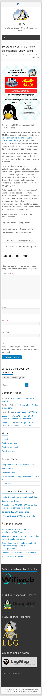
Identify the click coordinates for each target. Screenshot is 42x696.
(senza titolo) (7, 468)
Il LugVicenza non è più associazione (18, 464)
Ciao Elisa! (6, 483)
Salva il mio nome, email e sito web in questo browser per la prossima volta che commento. (20, 349)
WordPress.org (8, 451)
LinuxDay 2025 (8, 472)
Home (10, 55)
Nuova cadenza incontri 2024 (19, 241)
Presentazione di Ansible (12, 556)
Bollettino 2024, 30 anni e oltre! (16, 512)
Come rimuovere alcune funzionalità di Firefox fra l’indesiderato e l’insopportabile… (19, 546)
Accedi (5, 439)
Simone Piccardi (13, 523)
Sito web (5, 332)
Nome (5, 307)
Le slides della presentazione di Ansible (19, 552)
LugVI (21, 23)
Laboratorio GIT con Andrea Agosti (19, 247)
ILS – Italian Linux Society (19, 491)
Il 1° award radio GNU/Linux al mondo (18, 516)
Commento (7, 273)
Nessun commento (24, 232)
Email (5, 320)
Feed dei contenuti (10, 443)
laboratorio (11, 223)
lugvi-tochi (25, 223)
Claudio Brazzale (11, 229)
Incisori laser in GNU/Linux (26, 412)
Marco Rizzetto (8, 416)
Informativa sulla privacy (11, 673)
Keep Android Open (10, 501)
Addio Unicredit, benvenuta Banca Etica (19, 497)
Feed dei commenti (10, 447)
